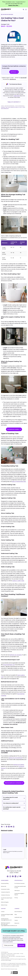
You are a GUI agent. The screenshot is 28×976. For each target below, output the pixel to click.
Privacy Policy (23, 959)
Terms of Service (6, 960)
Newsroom (17, 923)
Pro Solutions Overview (19, 883)
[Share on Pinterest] (9, 826)
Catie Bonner (13, 79)
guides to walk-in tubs (18, 580)
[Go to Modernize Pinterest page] (7, 876)
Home (2, 105)
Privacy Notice (4, 953)
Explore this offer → (14, 5)
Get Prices (13, 72)
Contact (2, 911)
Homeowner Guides (5, 889)
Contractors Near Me (5, 892)
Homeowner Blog (4, 883)
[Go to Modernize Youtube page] (20, 876)
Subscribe (21, 945)
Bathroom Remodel (9, 105)
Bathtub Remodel (19, 105)
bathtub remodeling (18, 764)
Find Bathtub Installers (13, 429)
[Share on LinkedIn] (6, 826)
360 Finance (17, 890)
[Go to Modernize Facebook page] (13, 876)
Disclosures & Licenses (10, 954)
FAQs (16, 914)
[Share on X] (4, 826)
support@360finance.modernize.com (9, 925)
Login (4, 849)
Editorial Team (4, 905)
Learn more (17, 95)
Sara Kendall (23, 77)
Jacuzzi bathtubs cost (9, 664)
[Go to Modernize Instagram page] (10, 876)
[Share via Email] (11, 826)
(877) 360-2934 (4, 924)
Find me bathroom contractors (13, 783)
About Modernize (18, 911)
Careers (16, 920)
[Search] (23, 9)
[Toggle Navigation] (26, 9)
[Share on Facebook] (2, 826)
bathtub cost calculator (16, 654)
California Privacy (4, 956)
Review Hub (3, 886)
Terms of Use (10, 953)
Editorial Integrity (4, 902)
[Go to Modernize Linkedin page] (15, 876)
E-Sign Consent (16, 953)
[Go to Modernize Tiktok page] (18, 876)
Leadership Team (18, 917)
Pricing (16, 897)
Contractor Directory (5, 895)
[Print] (13, 826)
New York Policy (12, 956)
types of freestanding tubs (19, 481)
